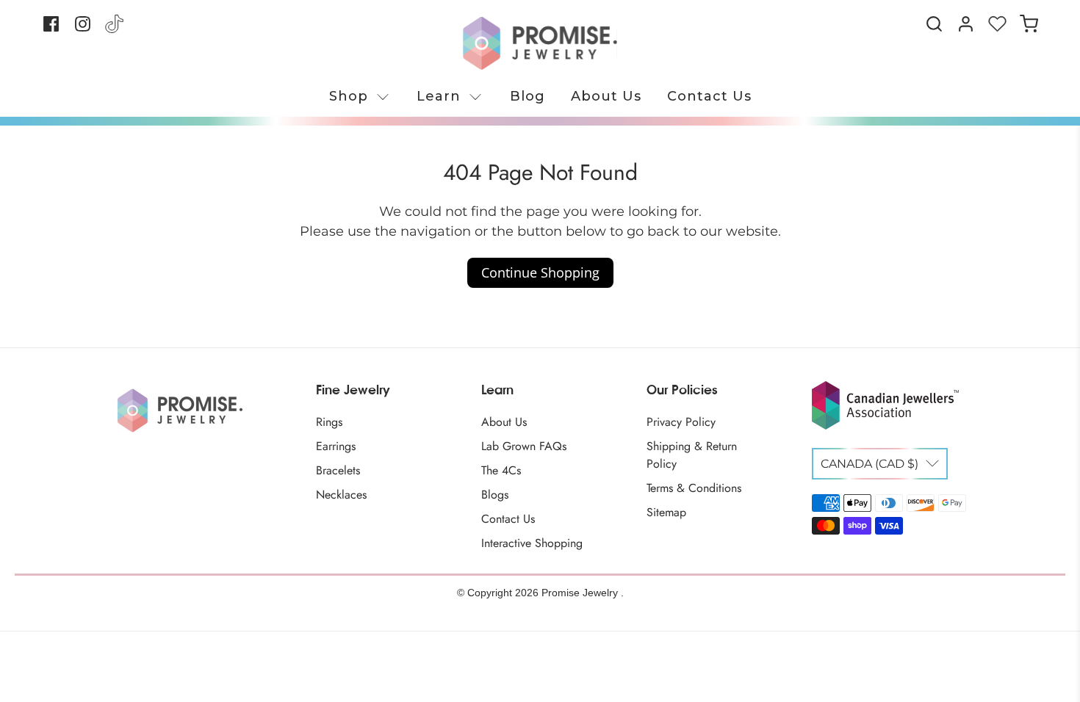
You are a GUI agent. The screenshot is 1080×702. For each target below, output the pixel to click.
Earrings (336, 446)
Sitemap (666, 512)
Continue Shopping (540, 272)
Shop (348, 96)
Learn (439, 96)
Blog (527, 96)
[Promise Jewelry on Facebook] (51, 29)
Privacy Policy (681, 421)
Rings (329, 421)
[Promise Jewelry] (540, 43)
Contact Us (709, 96)
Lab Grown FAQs (523, 446)
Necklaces (341, 494)
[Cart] (1029, 24)
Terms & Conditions (694, 488)
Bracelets (338, 470)
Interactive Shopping (532, 543)
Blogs (494, 494)
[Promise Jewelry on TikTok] (114, 29)
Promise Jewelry (581, 592)
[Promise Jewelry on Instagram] (82, 29)
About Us (606, 96)
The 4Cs (501, 470)
